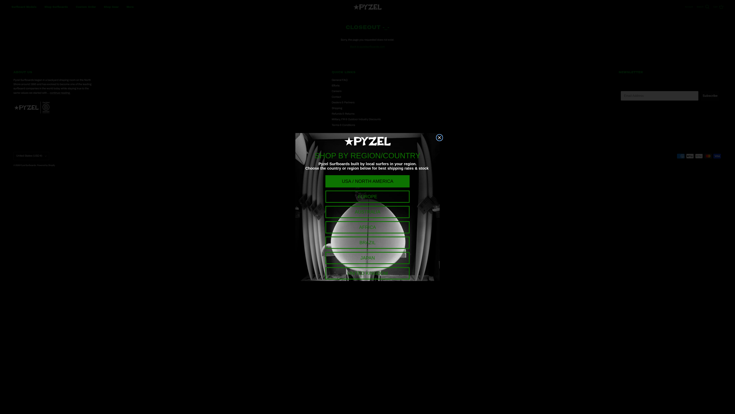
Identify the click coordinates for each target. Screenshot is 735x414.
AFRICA (367, 227)
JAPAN (367, 257)
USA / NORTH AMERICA (367, 181)
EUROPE (367, 196)
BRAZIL (367, 242)
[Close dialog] (439, 138)
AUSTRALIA (367, 211)
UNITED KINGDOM (367, 273)
